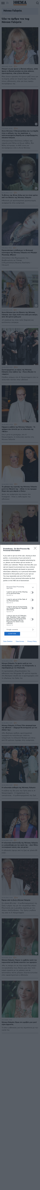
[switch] (31, 592)
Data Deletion (7, 641)
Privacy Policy (32, 641)
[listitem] (20, 587)
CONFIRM (12, 633)
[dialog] (20, 595)
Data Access (20, 641)
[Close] (36, 549)
